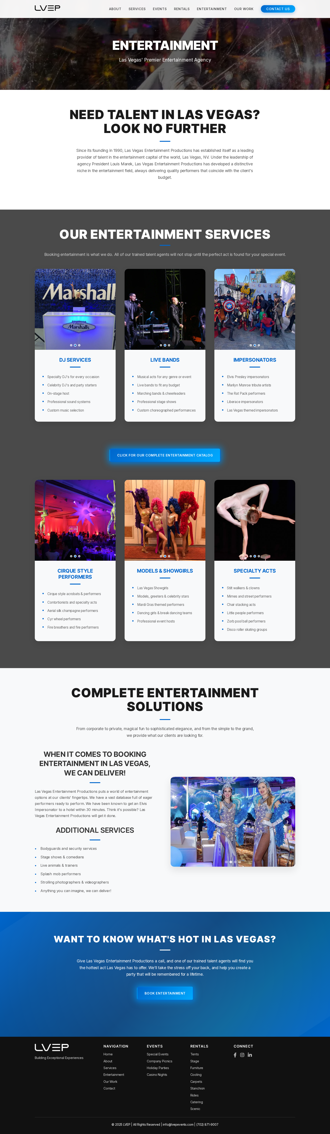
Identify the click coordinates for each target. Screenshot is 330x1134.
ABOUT (115, 9)
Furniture (196, 1068)
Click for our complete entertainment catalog (165, 455)
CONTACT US (278, 9)
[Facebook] (235, 1055)
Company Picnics (159, 1061)
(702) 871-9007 (207, 1124)
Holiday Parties (158, 1068)
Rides (194, 1095)
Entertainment (113, 1074)
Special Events (158, 1054)
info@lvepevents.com (178, 1124)
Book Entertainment (165, 993)
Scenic (195, 1109)
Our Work (110, 1081)
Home (107, 1054)
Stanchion (197, 1088)
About (107, 1061)
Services (110, 1068)
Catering (196, 1102)
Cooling (196, 1074)
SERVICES (137, 9)
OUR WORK (244, 9)
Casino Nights (157, 1074)
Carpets (196, 1081)
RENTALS (182, 9)
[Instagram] (242, 1055)
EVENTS (160, 9)
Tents (194, 1054)
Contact (109, 1088)
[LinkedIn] (250, 1055)
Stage (194, 1061)
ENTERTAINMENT (212, 9)
